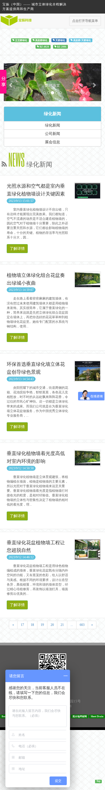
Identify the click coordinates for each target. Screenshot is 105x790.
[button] (11, 112)
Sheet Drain (97, 776)
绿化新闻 (52, 173)
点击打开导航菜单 (85, 21)
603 (82, 685)
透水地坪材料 (79, 776)
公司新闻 (52, 194)
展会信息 (52, 202)
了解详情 (17, 309)
